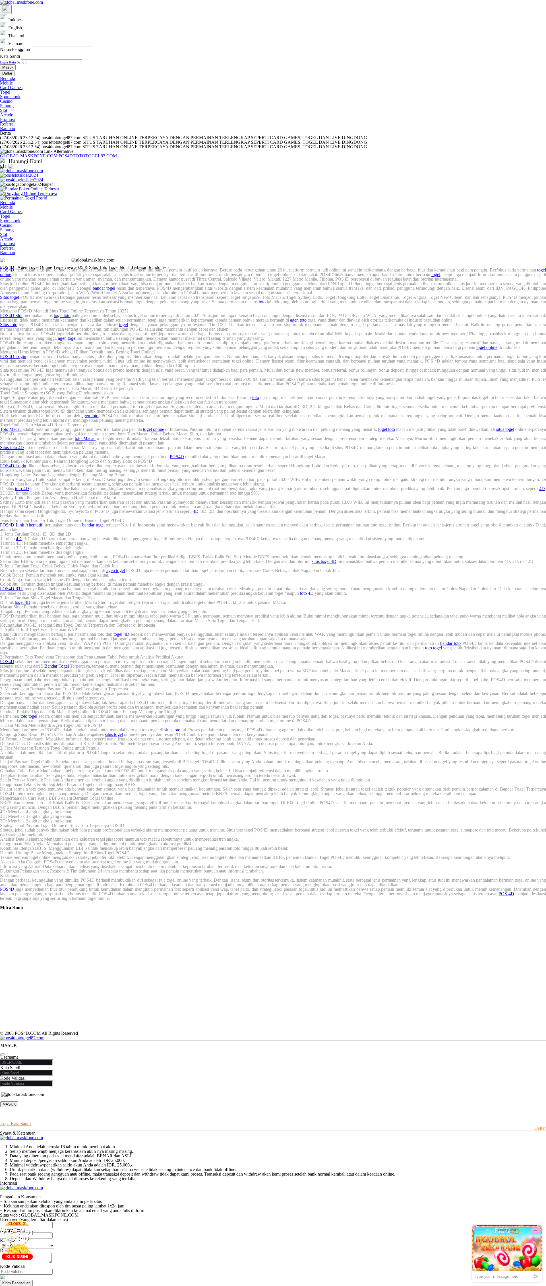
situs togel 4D (324, 561)
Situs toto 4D (12, 447)
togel (435, 274)
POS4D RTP (11, 588)
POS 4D (506, 893)
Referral (7, 124)
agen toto (298, 320)
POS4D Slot (11, 315)
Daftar (7, 73)
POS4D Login (13, 356)
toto (262, 301)
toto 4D (22, 488)
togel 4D (22, 602)
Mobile (6, 83)
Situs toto (8, 324)
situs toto (172, 729)
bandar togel (104, 288)
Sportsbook (10, 96)
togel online (486, 347)
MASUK (9, 1104)
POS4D (7, 270)
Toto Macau (11, 429)
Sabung (7, 105)
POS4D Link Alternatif (21, 524)
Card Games (11, 87)
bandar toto (450, 643)
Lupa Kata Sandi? (13, 62)
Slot (3, 110)
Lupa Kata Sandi (15, 1123)
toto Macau (85, 438)
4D (542, 488)
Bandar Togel (56, 666)
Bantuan (7, 128)
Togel (5, 92)
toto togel (433, 647)
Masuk (7, 67)
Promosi (7, 119)
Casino (6, 101)
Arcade (6, 114)
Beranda (7, 78)
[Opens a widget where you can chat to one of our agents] (507, 1253)
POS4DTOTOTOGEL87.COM (88, 155)
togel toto (62, 315)
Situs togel (9, 297)
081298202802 (66, 166)
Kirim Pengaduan (16, 1283)
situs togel (505, 429)
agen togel (67, 338)
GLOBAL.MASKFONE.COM (28, 155)
